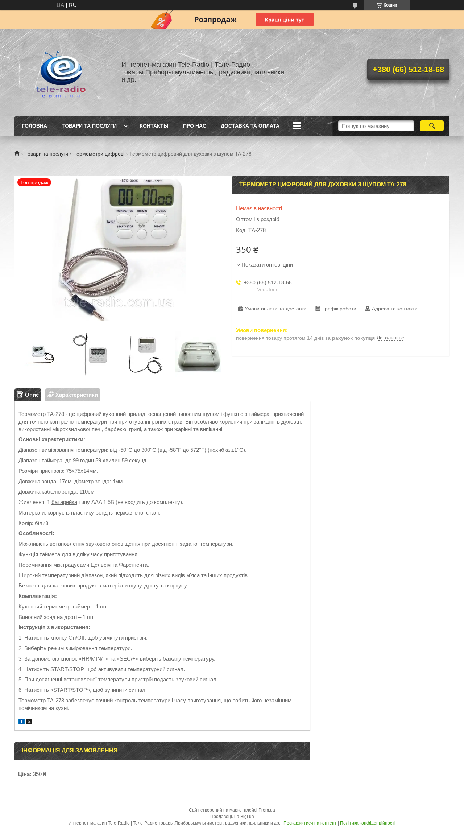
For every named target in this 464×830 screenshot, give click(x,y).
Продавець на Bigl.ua (232, 816)
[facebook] (21, 722)
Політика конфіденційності (367, 823)
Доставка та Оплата (250, 126)
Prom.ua (266, 810)
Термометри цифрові (99, 154)
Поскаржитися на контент (310, 823)
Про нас (194, 126)
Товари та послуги (89, 126)
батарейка (64, 502)
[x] (29, 722)
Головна (34, 126)
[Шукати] (432, 125)
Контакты (154, 126)
